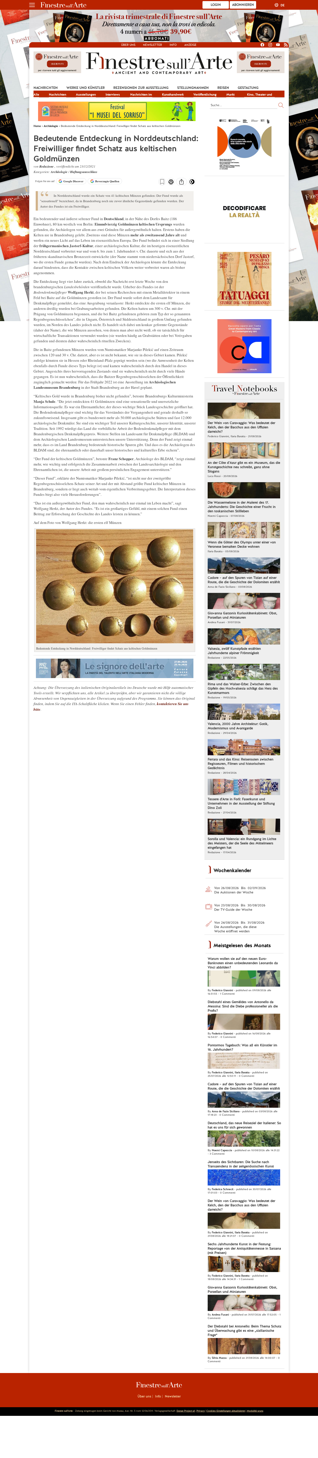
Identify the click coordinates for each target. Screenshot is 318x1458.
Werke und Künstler (85, 88)
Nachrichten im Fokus (141, 95)
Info (173, 45)
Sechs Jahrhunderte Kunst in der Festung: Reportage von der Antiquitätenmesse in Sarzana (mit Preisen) (244, 1248)
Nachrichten (46, 88)
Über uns (128, 45)
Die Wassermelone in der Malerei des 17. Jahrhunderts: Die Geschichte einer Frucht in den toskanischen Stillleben (242, 506)
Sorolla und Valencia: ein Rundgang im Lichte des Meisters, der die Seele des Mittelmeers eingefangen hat (242, 843)
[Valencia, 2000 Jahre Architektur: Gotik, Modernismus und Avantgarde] (244, 712)
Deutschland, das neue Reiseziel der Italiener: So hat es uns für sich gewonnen (244, 1125)
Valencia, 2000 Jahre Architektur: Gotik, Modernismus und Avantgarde (238, 726)
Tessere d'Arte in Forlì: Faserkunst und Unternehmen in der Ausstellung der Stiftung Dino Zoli (241, 803)
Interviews (113, 94)
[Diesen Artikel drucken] (171, 182)
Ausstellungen (86, 94)
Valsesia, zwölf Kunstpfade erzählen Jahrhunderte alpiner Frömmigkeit (234, 651)
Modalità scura (255, 1410)
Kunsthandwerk (173, 94)
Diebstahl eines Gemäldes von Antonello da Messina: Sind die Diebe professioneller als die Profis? (243, 1006)
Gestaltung (248, 88)
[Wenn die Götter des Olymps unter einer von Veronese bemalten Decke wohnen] (244, 530)
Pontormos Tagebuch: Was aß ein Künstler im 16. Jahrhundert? (242, 1047)
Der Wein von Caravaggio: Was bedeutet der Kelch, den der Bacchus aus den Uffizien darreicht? (241, 427)
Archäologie (59, 172)
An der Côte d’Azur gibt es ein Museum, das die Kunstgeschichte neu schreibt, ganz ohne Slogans (244, 467)
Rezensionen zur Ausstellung (141, 88)
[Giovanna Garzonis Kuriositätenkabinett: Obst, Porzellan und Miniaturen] (244, 601)
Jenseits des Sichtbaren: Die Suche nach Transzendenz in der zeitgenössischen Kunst (241, 1164)
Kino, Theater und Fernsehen (259, 95)
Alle (36, 94)
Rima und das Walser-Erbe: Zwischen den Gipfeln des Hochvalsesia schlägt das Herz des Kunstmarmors (243, 688)
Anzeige (190, 45)
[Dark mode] (192, 183)
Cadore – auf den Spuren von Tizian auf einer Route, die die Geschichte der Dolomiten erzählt (244, 580)
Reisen (223, 88)
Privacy (200, 1410)
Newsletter (152, 45)
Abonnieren (243, 5)
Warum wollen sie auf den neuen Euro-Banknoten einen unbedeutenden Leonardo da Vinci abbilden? (243, 963)
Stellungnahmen (193, 88)
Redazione (47, 166)
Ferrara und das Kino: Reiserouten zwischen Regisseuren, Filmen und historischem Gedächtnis (240, 763)
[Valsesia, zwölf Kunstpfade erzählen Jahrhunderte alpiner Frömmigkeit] (244, 637)
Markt (230, 94)
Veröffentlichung (205, 94)
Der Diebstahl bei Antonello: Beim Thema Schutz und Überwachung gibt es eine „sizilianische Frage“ (244, 1330)
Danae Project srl (186, 1410)
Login (216, 5)
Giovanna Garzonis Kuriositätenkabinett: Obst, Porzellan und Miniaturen (242, 615)
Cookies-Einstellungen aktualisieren (225, 1410)
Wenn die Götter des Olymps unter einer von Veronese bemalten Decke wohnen (242, 544)
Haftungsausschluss (83, 172)
